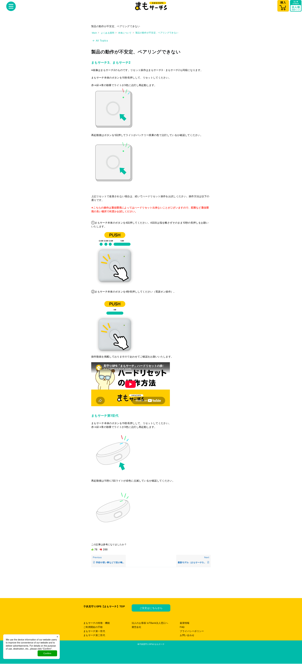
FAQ (182, 627)
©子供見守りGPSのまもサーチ (151, 644)
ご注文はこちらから (151, 608)
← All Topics (100, 40)
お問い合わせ (187, 635)
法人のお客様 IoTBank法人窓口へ (150, 622)
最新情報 (184, 622)
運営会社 (136, 627)
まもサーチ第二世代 (94, 635)
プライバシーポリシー (192, 631)
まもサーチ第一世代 (94, 631)
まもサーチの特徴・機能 (96, 622)
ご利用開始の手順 (93, 627)
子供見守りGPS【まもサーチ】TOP (104, 606)
